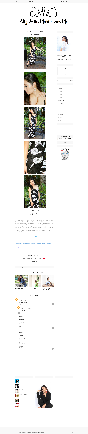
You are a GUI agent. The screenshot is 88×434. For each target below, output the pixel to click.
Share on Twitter (38, 258)
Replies (19, 304)
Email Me (60, 70)
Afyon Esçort (21, 339)
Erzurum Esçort (22, 343)
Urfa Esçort (21, 342)
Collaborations (32, 1)
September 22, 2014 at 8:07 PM (26, 308)
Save (45, 258)
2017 (59, 92)
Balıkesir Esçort (22, 344)
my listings (65, 138)
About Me (21, 1)
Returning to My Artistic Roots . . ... (47, 289)
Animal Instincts (61, 108)
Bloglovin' (60, 74)
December (61, 98)
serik (20, 326)
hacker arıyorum (22, 322)
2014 (59, 97)
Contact (25, 1)
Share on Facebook (28, 258)
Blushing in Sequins (22, 389)
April (60, 120)
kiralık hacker (21, 321)
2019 (59, 89)
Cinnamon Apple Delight (23, 394)
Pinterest (65, 74)
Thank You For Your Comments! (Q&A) (25, 403)
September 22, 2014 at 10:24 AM (24, 300)
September (61, 103)
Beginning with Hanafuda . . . (39, 379)
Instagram (65, 70)
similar (37, 210)
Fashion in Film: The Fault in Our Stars (25, 380)
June (60, 117)
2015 (59, 95)
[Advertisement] (60, 177)
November (61, 100)
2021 (59, 88)
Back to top (69, 432)
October (60, 101)
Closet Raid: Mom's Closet (23, 384)
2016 (59, 94)
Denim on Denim (19, 288)
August (60, 114)
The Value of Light (62, 106)
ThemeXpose (24, 432)
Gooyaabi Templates (34, 432)
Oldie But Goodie (22, 399)
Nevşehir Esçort (22, 347)
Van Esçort (21, 346)
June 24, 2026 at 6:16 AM (23, 333)
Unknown (21, 298)
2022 (59, 86)
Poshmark (70, 74)
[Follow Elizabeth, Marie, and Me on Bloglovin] (65, 160)
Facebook (70, 70)
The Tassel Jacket (62, 104)
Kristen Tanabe (25, 306)
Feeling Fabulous (33, 288)
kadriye (20, 325)
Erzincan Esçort (22, 338)
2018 (59, 91)
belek (20, 323)
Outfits (36, 261)
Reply (53, 303)
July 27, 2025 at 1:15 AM (23, 317)
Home (16, 1)
